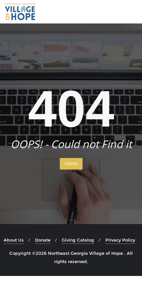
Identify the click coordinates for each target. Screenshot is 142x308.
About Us (14, 240)
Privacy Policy (120, 240)
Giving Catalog (78, 240)
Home (71, 163)
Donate (43, 240)
